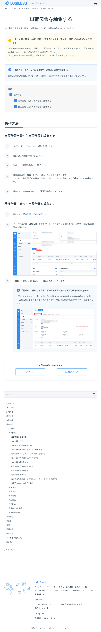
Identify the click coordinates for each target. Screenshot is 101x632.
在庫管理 (9, 516)
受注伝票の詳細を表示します (36, 214)
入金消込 (12, 504)
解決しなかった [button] (72, 371)
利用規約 (34, 628)
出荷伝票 (12, 432)
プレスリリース (49, 618)
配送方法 (12, 487)
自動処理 (9, 420)
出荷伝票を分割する (19, 441)
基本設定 (9, 416)
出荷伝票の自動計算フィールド (23, 462)
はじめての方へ (53, 590)
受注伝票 (12, 428)
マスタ (9, 521)
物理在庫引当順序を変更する (22, 466)
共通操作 (9, 529)
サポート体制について (78, 590)
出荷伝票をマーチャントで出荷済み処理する (28, 453)
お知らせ (64, 590)
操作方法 (18, 94)
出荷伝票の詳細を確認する (21, 445)
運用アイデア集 (81, 586)
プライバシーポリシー (48, 628)
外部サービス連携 (66, 586)
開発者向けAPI (40, 594)
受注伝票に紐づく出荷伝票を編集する (34, 106)
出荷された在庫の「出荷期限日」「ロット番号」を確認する (34, 479)
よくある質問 (9, 549)
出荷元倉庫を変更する (19, 470)
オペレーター (52, 586)
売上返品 (12, 500)
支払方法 (12, 491)
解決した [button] (30, 371)
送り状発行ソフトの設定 (47, 55)
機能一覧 (9, 533)
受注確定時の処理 (16, 508)
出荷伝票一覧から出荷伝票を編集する (34, 100)
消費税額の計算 (15, 512)
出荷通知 (12, 495)
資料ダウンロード (42, 608)
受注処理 (9, 424)
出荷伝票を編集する (19, 437)
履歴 (8, 525)
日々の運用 (10, 407)
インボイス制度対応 (14, 537)
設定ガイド (10, 411)
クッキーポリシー (64, 628)
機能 (63, 604)
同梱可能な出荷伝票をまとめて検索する (26, 449)
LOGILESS (47, 604)
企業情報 (38, 618)
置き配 (9, 542)
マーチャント (9, 403)
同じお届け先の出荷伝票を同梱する (25, 458)
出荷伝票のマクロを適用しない (23, 483)
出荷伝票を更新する (19, 474)
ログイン (92, 590)
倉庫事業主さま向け (74, 604)
